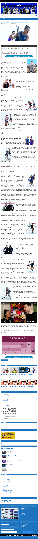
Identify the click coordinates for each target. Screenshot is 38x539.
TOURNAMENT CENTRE (6, 404)
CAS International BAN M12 (7, 399)
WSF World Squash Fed (24, 518)
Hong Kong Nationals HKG (7, 479)
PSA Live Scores (5, 400)
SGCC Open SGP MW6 (6, 487)
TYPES (11, 448)
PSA (9, 23)
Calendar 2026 (34, 535)
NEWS (10, 535)
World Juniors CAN (6, 486)
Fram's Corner (23, 525)
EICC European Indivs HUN (7, 476)
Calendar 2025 (28, 535)
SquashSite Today (23, 510)
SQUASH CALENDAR (6, 405)
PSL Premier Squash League (25, 515)
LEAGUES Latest (5, 401)
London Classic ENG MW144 (7, 424)
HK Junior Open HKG (6, 482)
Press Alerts (22, 526)
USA (11, 23)
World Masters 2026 (9, 451)
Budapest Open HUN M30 (7, 396)
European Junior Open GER (7, 492)
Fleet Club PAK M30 (6, 485)
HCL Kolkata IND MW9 (6, 480)
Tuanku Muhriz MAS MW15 (7, 398)
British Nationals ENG (6, 395)
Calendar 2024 (22, 535)
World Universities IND (6, 481)
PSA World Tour (23, 516)
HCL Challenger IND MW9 (7, 491)
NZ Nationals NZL (5, 493)
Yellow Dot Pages (23, 527)
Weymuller (14, 23)
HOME (7, 535)
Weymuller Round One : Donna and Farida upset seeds (10, 362)
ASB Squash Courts (24, 508)
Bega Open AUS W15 (6, 489)
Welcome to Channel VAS (32, 362)
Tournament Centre (15, 535)
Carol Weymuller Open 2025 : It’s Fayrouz (5, 375)
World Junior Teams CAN (6, 484)
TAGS (8, 448)
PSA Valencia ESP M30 (6, 478)
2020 (8, 23)
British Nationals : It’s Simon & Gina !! (12, 455)
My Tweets (3, 443)
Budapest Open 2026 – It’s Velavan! (11, 468)
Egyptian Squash (23, 514)
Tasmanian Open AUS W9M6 (7, 490)
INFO (6, 448)
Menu (4, 18)
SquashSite (22, 509)
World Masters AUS (6, 394)
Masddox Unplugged (24, 524)
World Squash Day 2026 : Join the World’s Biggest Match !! (15, 460)
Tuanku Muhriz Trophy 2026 (10, 464)
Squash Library (23, 513)
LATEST (3, 448)
